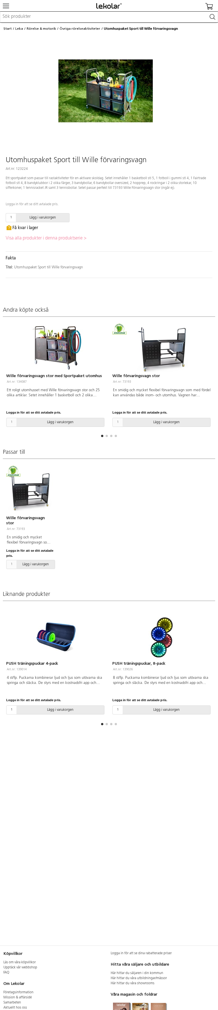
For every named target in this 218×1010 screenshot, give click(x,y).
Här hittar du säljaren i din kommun (137, 973)
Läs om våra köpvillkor (19, 962)
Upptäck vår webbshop (20, 967)
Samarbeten (12, 1002)
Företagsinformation (18, 992)
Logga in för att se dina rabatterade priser (141, 953)
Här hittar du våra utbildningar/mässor (139, 978)
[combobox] (109, 17)
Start (7, 29)
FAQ (6, 972)
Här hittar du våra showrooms (132, 983)
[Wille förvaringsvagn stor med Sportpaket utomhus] (56, 349)
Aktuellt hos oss (15, 1007)
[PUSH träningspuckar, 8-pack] (162, 637)
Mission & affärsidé (17, 997)
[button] (102, 436)
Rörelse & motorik (41, 29)
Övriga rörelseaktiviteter (80, 29)
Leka (19, 29)
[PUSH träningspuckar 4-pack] (56, 637)
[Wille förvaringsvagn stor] (162, 349)
